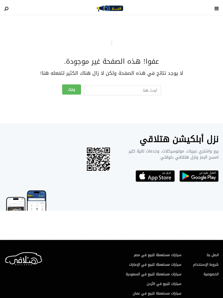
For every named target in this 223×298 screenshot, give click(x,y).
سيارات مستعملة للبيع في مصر (157, 255)
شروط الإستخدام (206, 264)
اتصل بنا (213, 255)
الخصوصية (211, 274)
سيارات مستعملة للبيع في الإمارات (155, 264)
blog (110, 8)
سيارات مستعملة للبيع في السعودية (153, 274)
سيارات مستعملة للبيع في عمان (157, 293)
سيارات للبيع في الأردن (164, 284)
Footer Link (5, 257)
